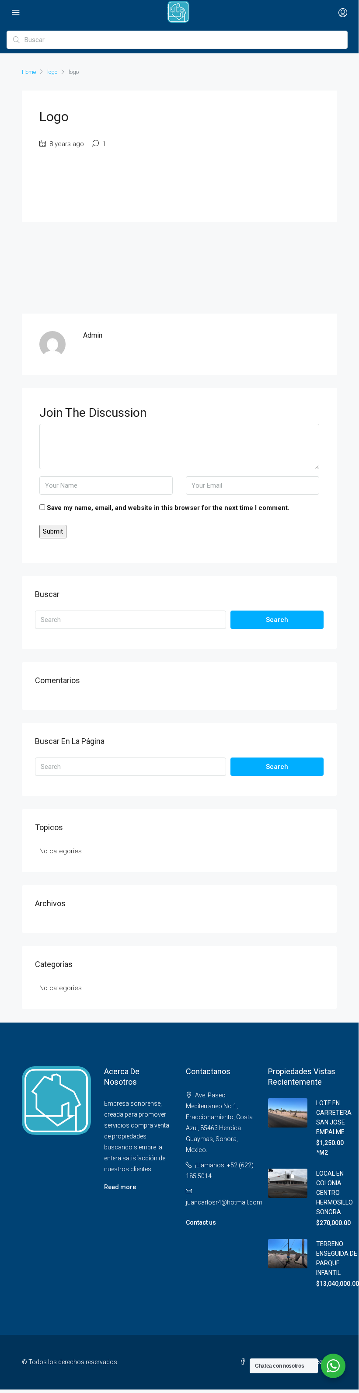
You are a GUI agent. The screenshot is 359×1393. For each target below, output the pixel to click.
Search (277, 620)
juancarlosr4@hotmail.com (224, 1202)
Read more (120, 1187)
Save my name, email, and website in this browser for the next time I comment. (168, 508)
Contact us (201, 1222)
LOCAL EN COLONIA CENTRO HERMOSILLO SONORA (334, 1192)
